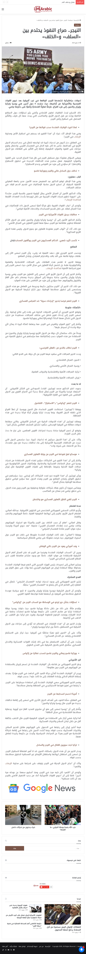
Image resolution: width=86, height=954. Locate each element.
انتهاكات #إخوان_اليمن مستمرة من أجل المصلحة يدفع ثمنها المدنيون (64, 928)
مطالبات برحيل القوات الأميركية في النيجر (58, 214)
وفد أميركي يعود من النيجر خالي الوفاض (58, 546)
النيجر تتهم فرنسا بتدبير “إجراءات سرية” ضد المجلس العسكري (48, 301)
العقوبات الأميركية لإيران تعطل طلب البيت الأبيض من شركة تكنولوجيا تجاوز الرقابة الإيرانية (23, 916)
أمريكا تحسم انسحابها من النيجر (62, 694)
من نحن (41, 946)
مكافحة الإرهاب (73, 200)
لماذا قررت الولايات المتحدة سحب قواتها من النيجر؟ (53, 127)
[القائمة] (3, 10)
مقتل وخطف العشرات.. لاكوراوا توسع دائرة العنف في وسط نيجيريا (50, 2)
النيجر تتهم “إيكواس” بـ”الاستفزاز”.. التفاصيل (55, 403)
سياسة (70, 20)
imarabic (80, 946)
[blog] (43, 9)
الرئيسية (77, 20)
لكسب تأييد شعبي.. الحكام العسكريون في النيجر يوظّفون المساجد (46, 240)
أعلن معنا (5, 946)
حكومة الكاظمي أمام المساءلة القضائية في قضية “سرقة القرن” (24, 924)
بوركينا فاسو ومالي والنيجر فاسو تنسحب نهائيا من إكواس (50, 653)
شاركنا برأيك (13, 946)
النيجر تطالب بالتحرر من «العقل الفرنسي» (58, 348)
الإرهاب (77, 137)
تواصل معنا (22, 946)
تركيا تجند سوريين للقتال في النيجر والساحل (56, 745)
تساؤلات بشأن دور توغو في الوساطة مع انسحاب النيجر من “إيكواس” (44, 602)
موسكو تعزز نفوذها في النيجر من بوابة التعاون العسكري (50, 454)
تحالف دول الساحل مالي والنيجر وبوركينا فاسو (55, 171)
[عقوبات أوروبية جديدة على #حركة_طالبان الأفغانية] (35, 908)
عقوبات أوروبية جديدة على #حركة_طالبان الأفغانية (18, 906)
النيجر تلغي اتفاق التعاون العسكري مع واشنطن (55, 499)
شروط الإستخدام (32, 946)
